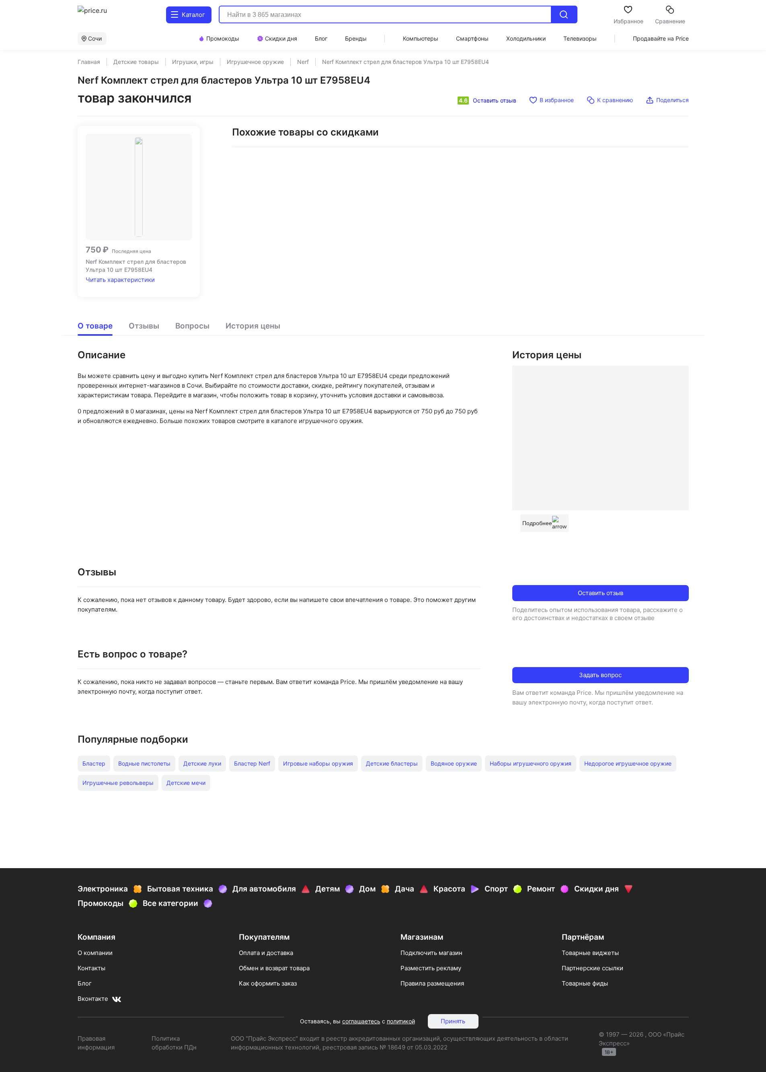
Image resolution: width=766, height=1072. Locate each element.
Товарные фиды (585, 983)
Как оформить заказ (268, 983)
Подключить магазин (431, 953)
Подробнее (537, 523)
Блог (85, 983)
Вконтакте (93, 998)
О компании (95, 953)
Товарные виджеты (590, 953)
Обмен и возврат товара (274, 968)
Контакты (91, 968)
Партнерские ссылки (592, 968)
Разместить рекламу (430, 968)
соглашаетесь (361, 1021)
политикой (401, 1021)
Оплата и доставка (266, 953)
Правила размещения (432, 983)
